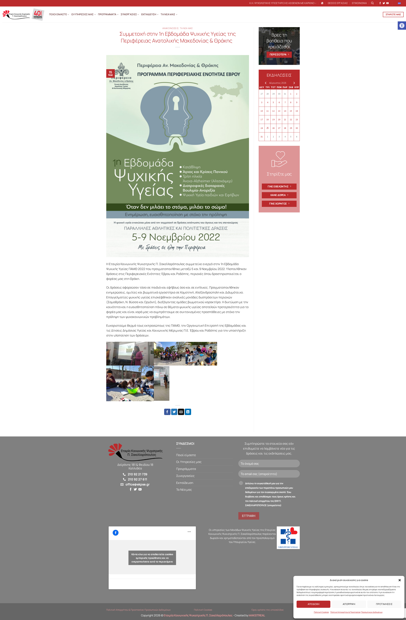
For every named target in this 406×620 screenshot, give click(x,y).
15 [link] (291, 110)
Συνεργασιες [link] (129, 14)
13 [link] (279, 110)
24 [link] (262, 128)
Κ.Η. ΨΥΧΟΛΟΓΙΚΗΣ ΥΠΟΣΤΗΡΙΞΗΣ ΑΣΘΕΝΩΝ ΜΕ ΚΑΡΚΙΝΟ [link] (281, 3)
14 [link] (285, 110)
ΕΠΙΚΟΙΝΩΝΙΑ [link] (359, 3)
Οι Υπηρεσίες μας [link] (189, 462)
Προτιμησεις (384, 604)
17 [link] (262, 119)
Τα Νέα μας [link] (184, 490)
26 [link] (273, 128)
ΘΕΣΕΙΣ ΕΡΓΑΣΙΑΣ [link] (338, 3)
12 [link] (273, 110)
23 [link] (297, 119)
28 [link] (267, 93)
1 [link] (290, 93)
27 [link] (262, 93)
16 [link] (297, 110)
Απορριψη (349, 604)
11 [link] (267, 110)
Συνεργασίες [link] (185, 476)
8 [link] (290, 102)
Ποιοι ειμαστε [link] (58, 14)
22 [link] (291, 119)
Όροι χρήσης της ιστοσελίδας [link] (267, 609)
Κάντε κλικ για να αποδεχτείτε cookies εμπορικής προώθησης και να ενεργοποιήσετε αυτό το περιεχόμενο (152, 558)
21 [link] (285, 119)
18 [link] (267, 119)
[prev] (265, 83)
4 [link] (267, 102)
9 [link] (296, 102)
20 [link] (279, 119)
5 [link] (273, 102)
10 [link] (262, 110)
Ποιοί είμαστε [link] (186, 455)
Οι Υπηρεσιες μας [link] (82, 14)
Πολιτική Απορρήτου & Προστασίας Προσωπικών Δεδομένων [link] (356, 612)
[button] (399, 580)
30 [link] (279, 93)
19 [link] (273, 119)
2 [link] (296, 93)
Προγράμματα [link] (186, 469)
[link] (402, 25)
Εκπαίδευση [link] (184, 483)
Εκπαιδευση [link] (148, 14)
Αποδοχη (313, 604)
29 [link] (273, 93)
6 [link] (279, 102)
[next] (293, 83)
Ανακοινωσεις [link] (170, 28)
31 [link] (285, 93)
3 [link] (261, 102)
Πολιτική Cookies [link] (321, 612)
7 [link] (285, 102)
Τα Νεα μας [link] (168, 14)
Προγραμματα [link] (107, 14)
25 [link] (267, 127)
